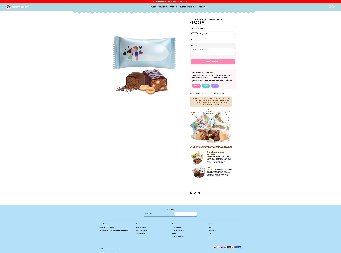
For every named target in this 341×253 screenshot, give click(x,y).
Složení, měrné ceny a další (203, 93)
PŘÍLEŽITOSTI (163, 7)
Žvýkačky (214, 86)
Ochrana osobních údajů (142, 230)
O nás (209, 227)
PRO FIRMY (173, 7)
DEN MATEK (202, 7)
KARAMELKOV (110, 248)
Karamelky (196, 86)
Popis (191, 93)
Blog (209, 233)
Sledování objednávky (178, 236)
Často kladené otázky (178, 230)
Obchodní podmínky (141, 227)
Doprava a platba (219, 93)
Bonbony (205, 86)
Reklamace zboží (140, 233)
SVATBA (153, 7)
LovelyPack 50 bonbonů (198, 28)
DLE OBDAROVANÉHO (187, 7)
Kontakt (174, 233)
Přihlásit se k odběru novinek (185, 213)
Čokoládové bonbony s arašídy (199, 34)
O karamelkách (212, 230)
